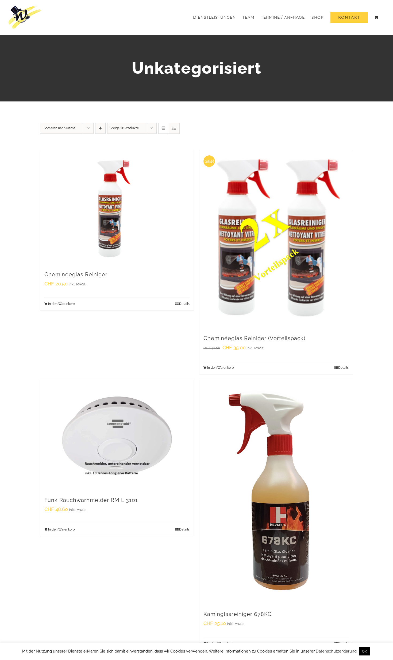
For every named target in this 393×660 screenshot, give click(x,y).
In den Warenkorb (61, 304)
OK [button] (364, 651)
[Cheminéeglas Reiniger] (117, 207)
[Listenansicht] (174, 128)
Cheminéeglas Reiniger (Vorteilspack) (254, 338)
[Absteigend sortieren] (100, 128)
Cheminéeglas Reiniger (75, 274)
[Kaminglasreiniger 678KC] (276, 492)
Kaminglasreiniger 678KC (237, 614)
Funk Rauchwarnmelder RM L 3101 (91, 500)
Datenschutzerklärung (336, 651)
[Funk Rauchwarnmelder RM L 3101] (117, 435)
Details (184, 304)
